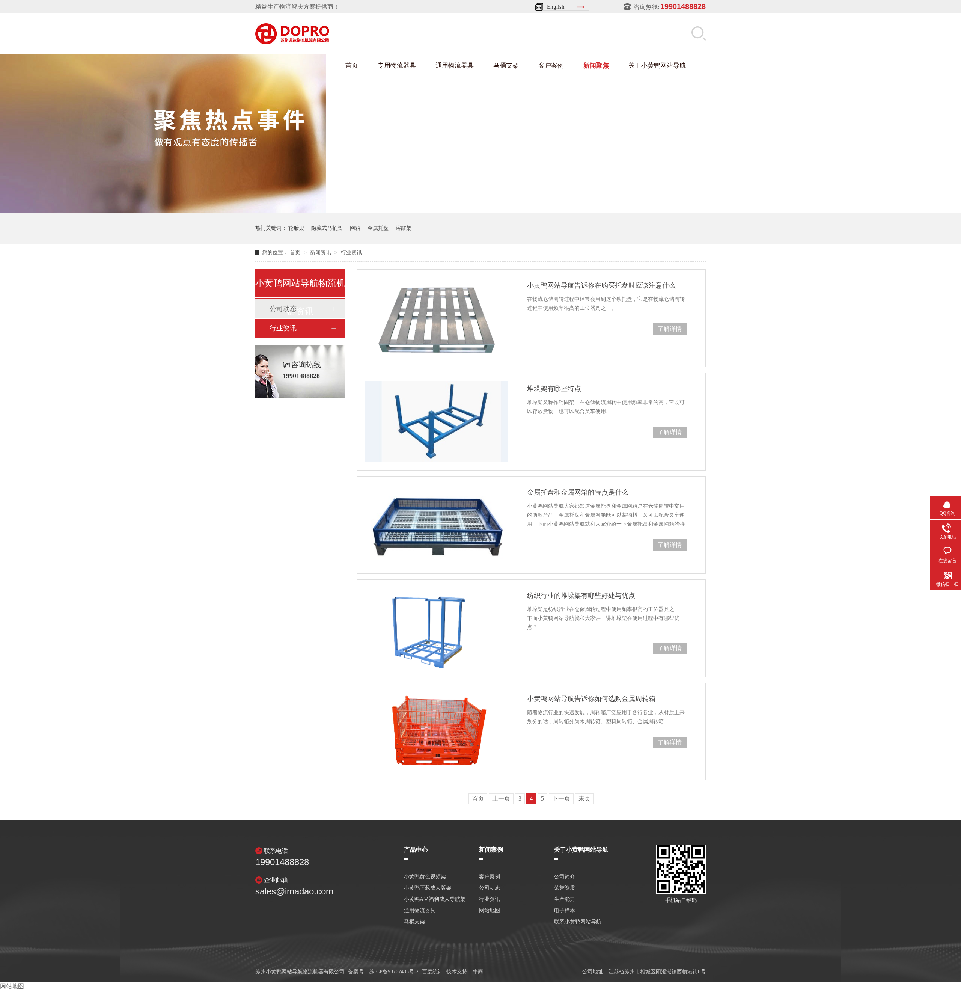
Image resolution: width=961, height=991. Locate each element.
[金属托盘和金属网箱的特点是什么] (436, 525)
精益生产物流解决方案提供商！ (297, 6)
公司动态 (489, 888)
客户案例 (551, 65)
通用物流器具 (454, 65)
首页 (351, 65)
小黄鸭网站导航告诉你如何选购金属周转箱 (591, 699)
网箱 (355, 228)
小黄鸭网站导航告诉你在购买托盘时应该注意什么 (601, 285)
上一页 (501, 798)
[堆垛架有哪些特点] (436, 421)
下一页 (561, 798)
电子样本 (564, 910)
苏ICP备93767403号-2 (394, 971)
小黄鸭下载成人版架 (427, 888)
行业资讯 (351, 252)
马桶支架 (506, 65)
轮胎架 (296, 228)
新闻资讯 (321, 252)
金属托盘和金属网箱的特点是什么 (577, 492)
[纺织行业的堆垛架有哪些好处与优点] (436, 628)
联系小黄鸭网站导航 (577, 922)
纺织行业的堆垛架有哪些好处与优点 (581, 595)
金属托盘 (378, 228)
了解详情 (670, 329)
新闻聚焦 (596, 65)
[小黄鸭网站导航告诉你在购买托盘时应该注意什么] (436, 318)
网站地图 (489, 910)
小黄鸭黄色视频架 (425, 876)
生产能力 (564, 899)
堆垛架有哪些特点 (554, 388)
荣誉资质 (564, 888)
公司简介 (564, 876)
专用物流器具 (397, 65)
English (556, 7)
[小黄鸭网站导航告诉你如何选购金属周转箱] (436, 731)
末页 (584, 798)
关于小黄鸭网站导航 (657, 65)
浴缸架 (403, 228)
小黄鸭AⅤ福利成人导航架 (434, 899)
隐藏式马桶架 (327, 228)
